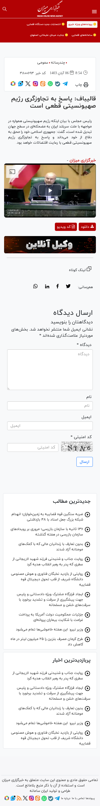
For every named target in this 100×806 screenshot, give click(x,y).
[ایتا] (42, 85)
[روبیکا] (13, 85)
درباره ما (65, 798)
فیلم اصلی (78, 240)
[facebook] (57, 287)
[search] (5, 9)
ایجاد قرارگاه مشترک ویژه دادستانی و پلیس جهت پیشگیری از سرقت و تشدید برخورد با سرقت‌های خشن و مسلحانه (54, 600)
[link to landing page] (50, 9)
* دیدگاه (84, 345)
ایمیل (87, 417)
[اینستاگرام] (35, 85)
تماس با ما (78, 798)
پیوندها (90, 798)
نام (89, 397)
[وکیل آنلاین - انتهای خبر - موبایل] (50, 244)
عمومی (42, 62)
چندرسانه (58, 62)
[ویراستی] (20, 85)
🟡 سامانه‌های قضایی (84, 35)
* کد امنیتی (81, 437)
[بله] (57, 86)
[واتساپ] (50, 85)
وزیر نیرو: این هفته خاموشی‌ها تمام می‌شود (49, 629)
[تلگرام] (65, 85)
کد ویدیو (64, 226)
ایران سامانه (39, 790)
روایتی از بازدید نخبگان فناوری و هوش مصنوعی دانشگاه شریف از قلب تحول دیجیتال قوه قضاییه (51, 579)
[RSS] (19, 800)
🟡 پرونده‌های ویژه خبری (82, 24)
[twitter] (68, 287)
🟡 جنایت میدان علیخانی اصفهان (49, 35)
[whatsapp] (35, 287)
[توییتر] (28, 85)
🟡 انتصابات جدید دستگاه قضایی (46, 24)
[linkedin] (47, 287)
